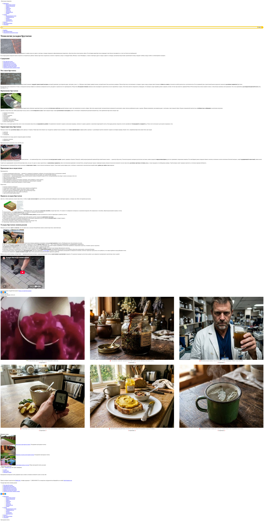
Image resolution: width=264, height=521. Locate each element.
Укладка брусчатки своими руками (11, 67)
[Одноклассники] (3, 292)
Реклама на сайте (7, 472)
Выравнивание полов (11, 15)
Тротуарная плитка (7, 23)
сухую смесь (46, 250)
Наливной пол (9, 12)
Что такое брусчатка (8, 61)
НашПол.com (8, 467)
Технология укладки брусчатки (10, 32)
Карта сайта (6, 471)
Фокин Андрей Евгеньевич (24, 290)
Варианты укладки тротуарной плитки (25, 454)
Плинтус (5, 22)
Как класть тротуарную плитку (23, 444)
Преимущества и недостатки (10, 65)
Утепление (5, 24)
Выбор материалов (10, 6)
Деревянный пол (10, 17)
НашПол (5, 30)
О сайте (5, 469)
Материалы (6, 3)
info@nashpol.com (68, 480)
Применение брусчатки (8, 62)
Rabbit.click (17, 480)
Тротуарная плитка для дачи (22, 465)
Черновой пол (9, 20)
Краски (7, 18)
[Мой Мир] (5, 292)
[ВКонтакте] (1, 292)
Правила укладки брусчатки (10, 66)
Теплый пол (9, 19)
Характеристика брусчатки (9, 64)
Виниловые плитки (10, 4)
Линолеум (8, 10)
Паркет (7, 13)
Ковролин (8, 8)
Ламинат (8, 9)
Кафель (7, 7)
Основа (5, 14)
